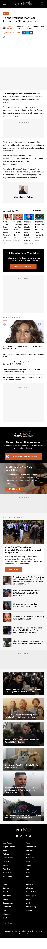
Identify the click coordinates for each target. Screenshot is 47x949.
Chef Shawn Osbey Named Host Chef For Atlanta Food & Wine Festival (28, 642)
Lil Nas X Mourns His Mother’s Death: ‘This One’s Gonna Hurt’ (26, 605)
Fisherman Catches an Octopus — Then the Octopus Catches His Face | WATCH (22, 363)
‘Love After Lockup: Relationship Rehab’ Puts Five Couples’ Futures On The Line (21, 716)
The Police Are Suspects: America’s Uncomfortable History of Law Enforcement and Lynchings (27, 630)
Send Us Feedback (23, 266)
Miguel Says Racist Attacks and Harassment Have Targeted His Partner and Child (23, 690)
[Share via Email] (31, 32)
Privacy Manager (8, 923)
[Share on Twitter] (27, 32)
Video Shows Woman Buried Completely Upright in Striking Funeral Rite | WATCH (23, 550)
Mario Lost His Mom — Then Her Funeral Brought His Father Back (22, 741)
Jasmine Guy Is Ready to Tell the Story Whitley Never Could (28, 617)
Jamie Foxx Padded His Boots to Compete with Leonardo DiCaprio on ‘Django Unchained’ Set (22, 790)
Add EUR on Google (14, 33)
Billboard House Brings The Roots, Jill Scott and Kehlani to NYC (23, 355)
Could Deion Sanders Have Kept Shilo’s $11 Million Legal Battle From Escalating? (21, 371)
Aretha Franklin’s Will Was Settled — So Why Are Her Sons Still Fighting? (22, 347)
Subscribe (14, 489)
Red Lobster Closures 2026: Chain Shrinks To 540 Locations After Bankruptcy (23, 816)
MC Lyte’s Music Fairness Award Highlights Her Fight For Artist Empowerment (22, 378)
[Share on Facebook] (24, 32)
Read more (15, 570)
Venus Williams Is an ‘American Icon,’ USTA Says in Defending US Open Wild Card (28, 593)
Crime (6, 13)
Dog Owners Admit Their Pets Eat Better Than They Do (22, 766)
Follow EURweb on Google (25, 456)
